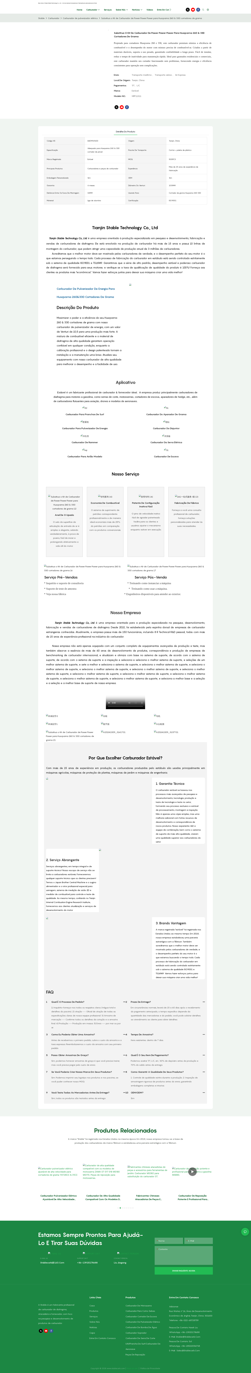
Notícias (93, 1327)
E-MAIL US (44, 1258)
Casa (92, 1305)
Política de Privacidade (150, 1368)
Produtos (93, 1311)
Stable (41, 18)
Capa (92, 1333)
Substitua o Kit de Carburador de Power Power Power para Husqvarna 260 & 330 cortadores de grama (151, 18)
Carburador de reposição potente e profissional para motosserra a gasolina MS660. (192, 1197)
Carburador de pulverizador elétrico (80, 18)
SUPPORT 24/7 (82, 1258)
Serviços (93, 1316)
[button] (170, 10)
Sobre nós (94, 1322)
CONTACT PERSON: (121, 1258)
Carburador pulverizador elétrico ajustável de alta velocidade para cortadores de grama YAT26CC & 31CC (58, 1197)
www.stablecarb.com (116, 1368)
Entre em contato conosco (102, 1338)
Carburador (53, 18)
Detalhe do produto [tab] (125, 131)
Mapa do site (132, 1368)
